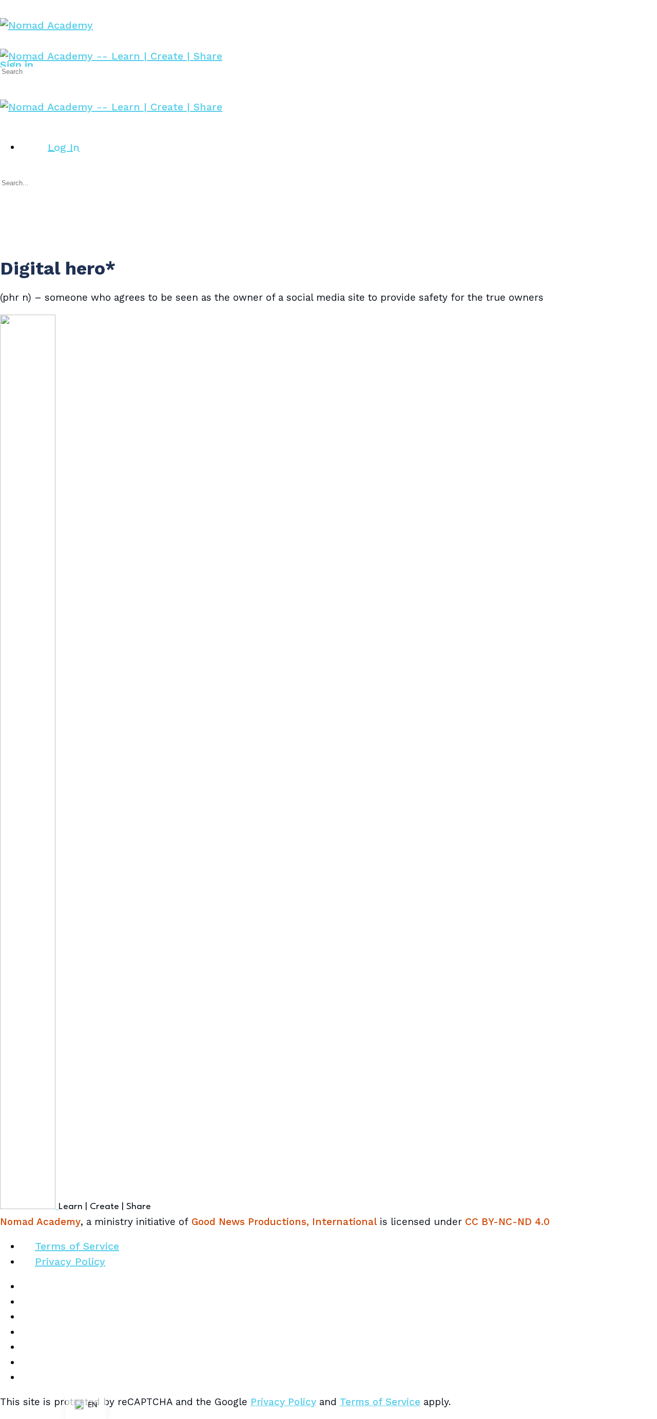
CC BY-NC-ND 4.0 (507, 1222)
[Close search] (7, 218)
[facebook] (28, 1301)
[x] (28, 1377)
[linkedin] (28, 1331)
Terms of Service (380, 1402)
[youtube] (28, 1362)
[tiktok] (28, 1346)
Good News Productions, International (284, 1222)
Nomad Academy (40, 1222)
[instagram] (28, 1316)
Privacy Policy (283, 1402)
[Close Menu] (7, 121)
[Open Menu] (7, 41)
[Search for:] (47, 70)
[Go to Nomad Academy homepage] (46, 25)
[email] (28, 1286)
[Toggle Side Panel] (7, 7)
